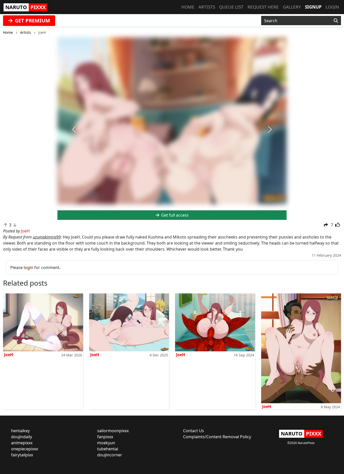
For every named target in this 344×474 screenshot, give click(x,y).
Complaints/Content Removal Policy (217, 436)
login (28, 267)
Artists (206, 7)
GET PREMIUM (32, 20)
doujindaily (21, 436)
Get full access (174, 215)
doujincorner (109, 455)
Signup (313, 7)
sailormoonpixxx (113, 430)
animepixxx (21, 443)
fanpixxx (105, 436)
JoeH (8, 354)
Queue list (231, 7)
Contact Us (193, 430)
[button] (74, 129)
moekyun (106, 443)
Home (187, 7)
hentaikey (20, 430)
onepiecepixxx (24, 449)
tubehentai (107, 449)
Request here (263, 7)
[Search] (336, 20)
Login (332, 7)
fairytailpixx (22, 455)
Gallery (292, 7)
